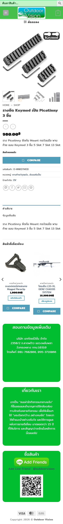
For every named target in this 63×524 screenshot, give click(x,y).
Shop (17, 105)
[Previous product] (13, 126)
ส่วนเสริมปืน (35, 174)
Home (6, 105)
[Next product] (5, 126)
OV (14, 180)
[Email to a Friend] (25, 188)
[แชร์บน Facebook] (12, 188)
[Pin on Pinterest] (31, 188)
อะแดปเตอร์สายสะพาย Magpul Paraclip (16, 288)
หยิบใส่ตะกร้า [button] (16, 298)
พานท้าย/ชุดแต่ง (20, 174)
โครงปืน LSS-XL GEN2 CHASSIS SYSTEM (46, 289)
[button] (6, 13)
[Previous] (8, 60)
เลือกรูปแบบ (46, 301)
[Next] (55, 60)
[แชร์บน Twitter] (18, 188)
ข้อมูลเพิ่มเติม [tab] (9, 215)
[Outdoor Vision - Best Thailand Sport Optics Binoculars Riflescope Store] (32, 13)
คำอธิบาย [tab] (8, 208)
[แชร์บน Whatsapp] (6, 188)
